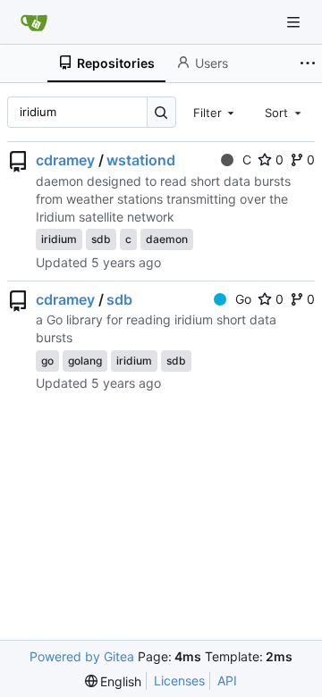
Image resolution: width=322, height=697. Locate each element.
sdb (101, 239)
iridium (59, 239)
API (227, 680)
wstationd (140, 160)
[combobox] (215, 112)
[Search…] (161, 112)
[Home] (34, 22)
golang (85, 360)
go (47, 360)
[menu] (113, 681)
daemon (167, 239)
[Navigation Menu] (295, 22)
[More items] (307, 63)
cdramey (65, 160)
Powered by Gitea (82, 656)
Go (243, 299)
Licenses (179, 680)
